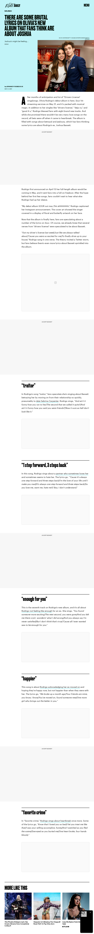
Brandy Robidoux (15, 86)
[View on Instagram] (55, 282)
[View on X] (55, 433)
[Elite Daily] (13, 5)
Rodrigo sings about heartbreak (55, 820)
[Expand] (83, 912)
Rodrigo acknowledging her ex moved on (60, 687)
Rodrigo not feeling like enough (37, 611)
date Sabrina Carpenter (47, 401)
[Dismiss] (90, 912)
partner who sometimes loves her (72, 473)
